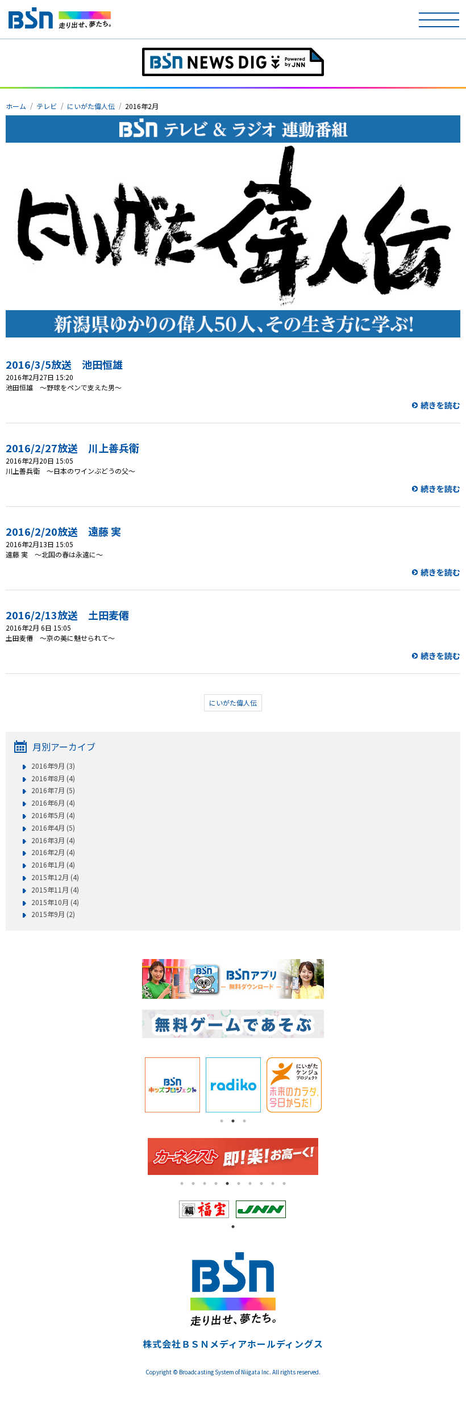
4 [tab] (216, 1183)
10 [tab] (284, 1183)
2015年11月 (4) (55, 889)
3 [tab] (244, 1121)
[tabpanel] (204, 1209)
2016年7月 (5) (53, 790)
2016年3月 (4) (53, 840)
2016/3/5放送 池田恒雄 (64, 364)
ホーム (16, 106)
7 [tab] (250, 1183)
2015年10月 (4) (55, 902)
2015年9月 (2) (53, 914)
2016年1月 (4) (53, 864)
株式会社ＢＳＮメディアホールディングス (233, 1344)
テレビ (46, 106)
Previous (133, 1084)
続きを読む (440, 405)
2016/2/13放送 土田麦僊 (67, 614)
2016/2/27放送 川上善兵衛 (72, 447)
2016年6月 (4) (53, 802)
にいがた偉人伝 (91, 106)
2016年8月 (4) (53, 778)
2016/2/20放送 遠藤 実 (63, 531)
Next (332, 1084)
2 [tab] (233, 1121)
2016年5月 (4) (53, 815)
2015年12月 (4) (55, 877)
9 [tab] (272, 1183)
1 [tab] (221, 1121)
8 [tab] (261, 1183)
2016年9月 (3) (53, 765)
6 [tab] (238, 1183)
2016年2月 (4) (53, 852)
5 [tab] (227, 1183)
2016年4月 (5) (53, 827)
